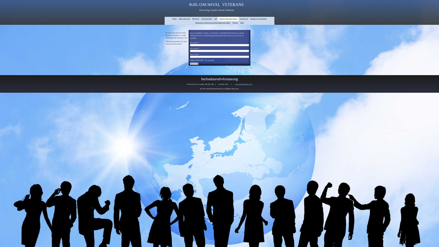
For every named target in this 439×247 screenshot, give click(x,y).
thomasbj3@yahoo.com (243, 84)
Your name (194, 43)
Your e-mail (194, 54)
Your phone (195, 48)
